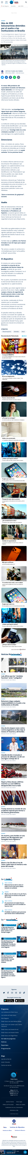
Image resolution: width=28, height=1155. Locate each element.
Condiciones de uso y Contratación (14, 1107)
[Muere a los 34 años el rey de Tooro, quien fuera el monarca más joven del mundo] (14, 851)
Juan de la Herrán (6, 1059)
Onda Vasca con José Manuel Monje (11, 1021)
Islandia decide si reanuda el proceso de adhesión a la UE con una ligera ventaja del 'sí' (13, 757)
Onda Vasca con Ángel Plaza (9, 1035)
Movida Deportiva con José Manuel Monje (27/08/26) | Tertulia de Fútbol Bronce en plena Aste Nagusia (8, 944)
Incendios (13, 6)
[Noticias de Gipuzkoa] (17, 1127)
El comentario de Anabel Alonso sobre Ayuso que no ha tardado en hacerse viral (15, 904)
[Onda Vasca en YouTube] (12, 992)
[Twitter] (2, 77)
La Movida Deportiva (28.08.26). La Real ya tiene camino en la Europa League (8, 930)
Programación (5, 1048)
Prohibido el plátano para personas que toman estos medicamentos (15, 912)
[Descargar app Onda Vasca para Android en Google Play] (9, 1000)
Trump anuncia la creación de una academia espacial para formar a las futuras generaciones (13, 811)
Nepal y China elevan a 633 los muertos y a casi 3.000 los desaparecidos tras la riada (12, 784)
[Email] (18, 77)
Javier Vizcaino (5, 1062)
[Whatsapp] (14, 77)
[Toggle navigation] (2, 2)
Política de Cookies (20, 1104)
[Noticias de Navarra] (20, 1130)
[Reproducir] (19, 926)
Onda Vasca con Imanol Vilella (10, 1032)
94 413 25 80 (15, 1083)
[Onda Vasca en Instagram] (16, 992)
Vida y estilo (8, 883)
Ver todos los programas (8, 1039)
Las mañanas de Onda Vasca (9, 1012)
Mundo (3, 674)
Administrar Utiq (14, 1110)
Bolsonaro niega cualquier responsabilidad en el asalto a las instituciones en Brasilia (13, 703)
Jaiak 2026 (20, 6)
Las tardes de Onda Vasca (8, 1015)
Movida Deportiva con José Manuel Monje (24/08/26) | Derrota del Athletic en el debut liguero (8, 974)
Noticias (4, 1042)
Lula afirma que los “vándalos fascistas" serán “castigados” (12, 677)
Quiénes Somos (10, 1102)
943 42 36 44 (15, 1087)
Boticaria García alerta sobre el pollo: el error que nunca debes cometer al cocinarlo (14, 886)
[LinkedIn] (6, 77)
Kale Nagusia (5, 1018)
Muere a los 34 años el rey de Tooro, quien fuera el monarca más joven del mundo (14, 864)
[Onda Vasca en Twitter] (4, 992)
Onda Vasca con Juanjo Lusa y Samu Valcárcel (11, 1025)
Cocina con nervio (6, 1065)
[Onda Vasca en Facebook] (8, 992)
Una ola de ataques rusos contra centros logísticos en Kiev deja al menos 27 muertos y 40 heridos (13, 730)
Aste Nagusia (5, 6)
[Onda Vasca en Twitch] (20, 992)
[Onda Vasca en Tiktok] (24, 992)
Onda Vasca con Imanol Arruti (9, 1029)
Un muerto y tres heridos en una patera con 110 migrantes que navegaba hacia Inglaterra (13, 837)
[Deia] (5, 1127)
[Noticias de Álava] (7, 1130)
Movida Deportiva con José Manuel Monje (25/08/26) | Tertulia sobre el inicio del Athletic (8, 959)
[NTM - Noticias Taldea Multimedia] (14, 1122)
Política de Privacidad (8, 1104)
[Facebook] (10, 77)
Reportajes (4, 1045)
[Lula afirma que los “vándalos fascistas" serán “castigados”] (14, 665)
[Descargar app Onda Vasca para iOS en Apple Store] (19, 1000)
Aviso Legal (19, 1102)
